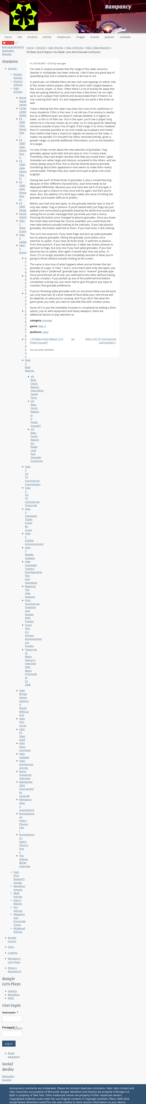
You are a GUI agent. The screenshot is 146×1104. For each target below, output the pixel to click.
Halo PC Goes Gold (22, 734)
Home (30, 47)
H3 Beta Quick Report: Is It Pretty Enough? (46, 340)
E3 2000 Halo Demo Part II (23, 148)
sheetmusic (64, 37)
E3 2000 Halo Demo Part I (23, 127)
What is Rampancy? (15, 969)
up (72, 339)
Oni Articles (18, 909)
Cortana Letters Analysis (24, 112)
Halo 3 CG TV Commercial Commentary (100, 340)
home (8, 37)
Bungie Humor (12, 939)
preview (47, 320)
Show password (14, 1028)
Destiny (12, 991)
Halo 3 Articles (74, 47)
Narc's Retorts (18, 902)
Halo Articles (18, 90)
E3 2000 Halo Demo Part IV (23, 190)
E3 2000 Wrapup (24, 206)
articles (47, 37)
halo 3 (42, 326)
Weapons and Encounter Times (20, 920)
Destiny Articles (18, 83)
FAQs (11, 947)
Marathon (14, 994)
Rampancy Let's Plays (14, 960)
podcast (109, 37)
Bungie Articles (18, 76)
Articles (12, 68)
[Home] (23, 16)
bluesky (6, 1080)
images (80, 37)
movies (94, 37)
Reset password (14, 1054)
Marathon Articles (19, 887)
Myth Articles (18, 894)
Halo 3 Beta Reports (98, 47)
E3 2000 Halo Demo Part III (23, 169)
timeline (32, 37)
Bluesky (6, 54)
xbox (45, 332)
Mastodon (8, 50)
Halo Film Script (22, 722)
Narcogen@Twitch (13, 47)
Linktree (12, 953)
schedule (125, 37)
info (19, 37)
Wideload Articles (19, 930)
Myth (11, 998)
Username (10, 1012)
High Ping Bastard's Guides (19, 877)
